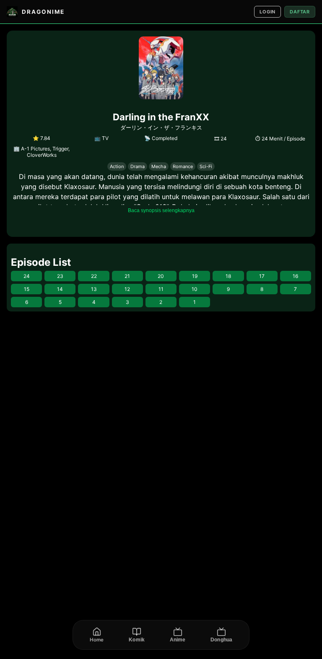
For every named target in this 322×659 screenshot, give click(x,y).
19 (194, 276)
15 (26, 289)
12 (127, 289)
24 (26, 276)
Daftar (300, 12)
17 (262, 276)
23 (60, 276)
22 (94, 276)
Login (267, 12)
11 (161, 289)
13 (94, 289)
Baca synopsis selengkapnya (161, 210)
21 (127, 276)
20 (161, 276)
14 (60, 289)
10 (194, 289)
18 (228, 276)
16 (295, 276)
